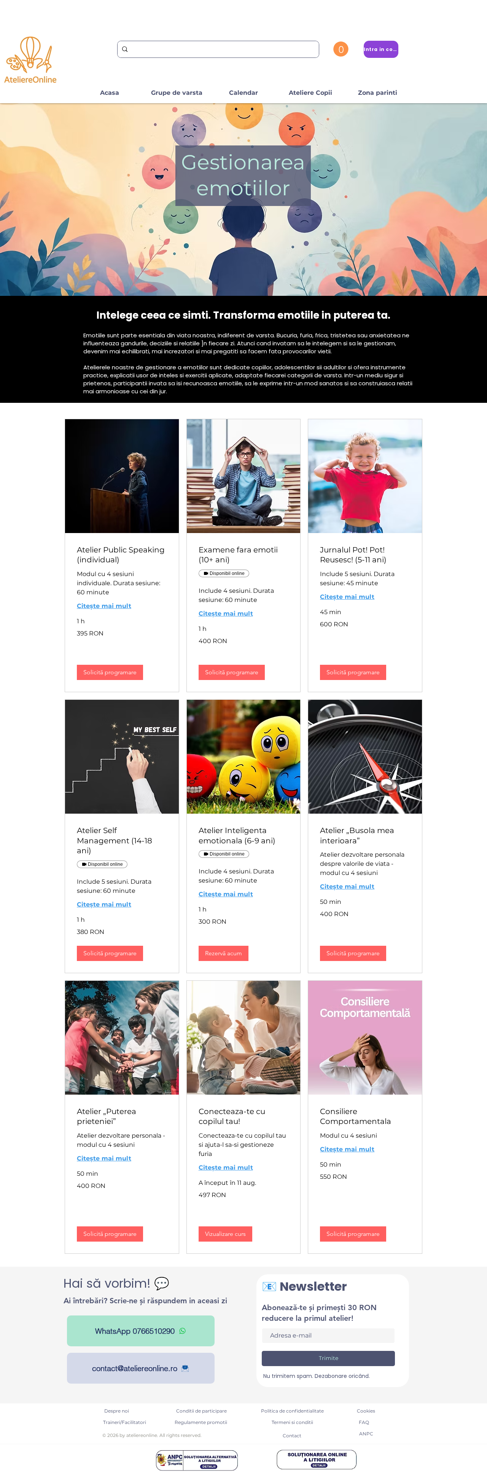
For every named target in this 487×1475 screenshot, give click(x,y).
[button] (341, 49)
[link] (122, 555)
